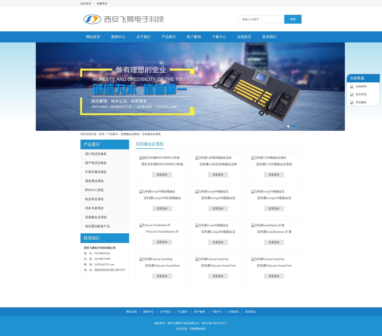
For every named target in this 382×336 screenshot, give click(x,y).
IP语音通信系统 (96, 172)
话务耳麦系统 (94, 208)
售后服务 (361, 102)
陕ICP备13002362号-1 (214, 323)
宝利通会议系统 (151, 134)
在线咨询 (361, 86)
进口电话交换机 (96, 154)
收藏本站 (102, 3)
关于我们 (143, 37)
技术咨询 (361, 94)
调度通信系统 (94, 181)
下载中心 (219, 37)
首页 (101, 134)
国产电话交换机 (96, 163)
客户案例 (194, 37)
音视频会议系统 (130, 134)
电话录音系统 (94, 199)
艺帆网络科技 (198, 328)
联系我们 (269, 37)
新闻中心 (118, 37)
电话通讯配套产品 (97, 226)
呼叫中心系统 (94, 190)
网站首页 (93, 37)
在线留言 (244, 37)
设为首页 (85, 3)
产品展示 (169, 37)
